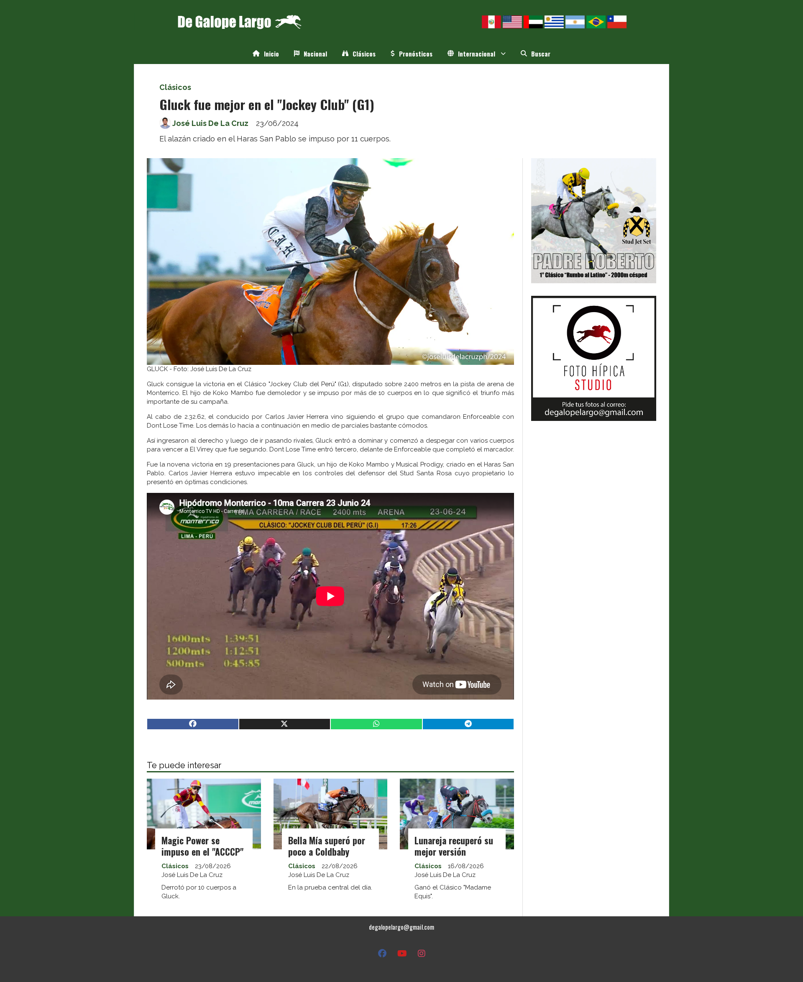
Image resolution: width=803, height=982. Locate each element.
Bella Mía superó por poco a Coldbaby (326, 845)
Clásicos (364, 53)
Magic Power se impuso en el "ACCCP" (202, 845)
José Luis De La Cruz (210, 123)
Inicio (271, 53)
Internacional (476, 53)
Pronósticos (415, 53)
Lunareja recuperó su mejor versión (453, 845)
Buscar (540, 53)
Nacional (315, 53)
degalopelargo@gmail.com (401, 926)
